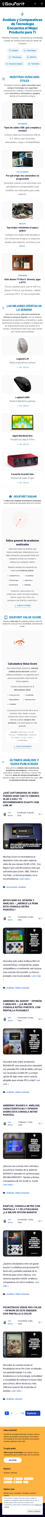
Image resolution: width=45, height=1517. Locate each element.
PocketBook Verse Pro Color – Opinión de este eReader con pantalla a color (22, 1310)
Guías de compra (15, 64)
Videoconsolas (22, 987)
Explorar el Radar (24, 605)
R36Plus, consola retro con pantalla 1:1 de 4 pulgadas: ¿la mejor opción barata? (21, 1209)
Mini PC (33, 57)
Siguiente (33, 1413)
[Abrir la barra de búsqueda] (35, 3)
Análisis (22, 887)
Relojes (15, 50)
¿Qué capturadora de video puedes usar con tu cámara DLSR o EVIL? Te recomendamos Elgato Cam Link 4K (21, 799)
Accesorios (11, 887)
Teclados (25, 1493)
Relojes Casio (8, 1493)
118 (22, 1413)
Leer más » (25, 879)
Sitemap (14, 1473)
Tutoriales (35, 64)
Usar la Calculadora (24, 746)
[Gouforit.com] (13, 3)
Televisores (16, 57)
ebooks (18, 1399)
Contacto (7, 1473)
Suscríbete (13, 1460)
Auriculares (31, 50)
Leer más (21, 1441)
